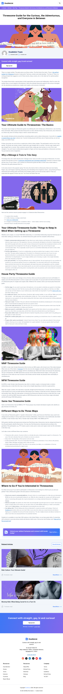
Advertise (25, 671)
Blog (24, 676)
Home (4, 8)
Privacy (45, 669)
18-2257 (46, 676)
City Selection (6, 666)
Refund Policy (26, 669)
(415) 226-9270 (31, 655)
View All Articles (56, 544)
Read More (56, 575)
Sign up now (9, 65)
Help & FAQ (26, 666)
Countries (5, 676)
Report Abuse (6, 679)
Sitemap (25, 674)
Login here (37, 626)
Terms (4, 671)
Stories (5, 669)
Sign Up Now (53, 532)
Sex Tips (15, 8)
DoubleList (28, 687)
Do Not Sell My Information (27, 690)
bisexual (20, 369)
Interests (5, 674)
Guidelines (46, 671)
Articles (10, 8)
